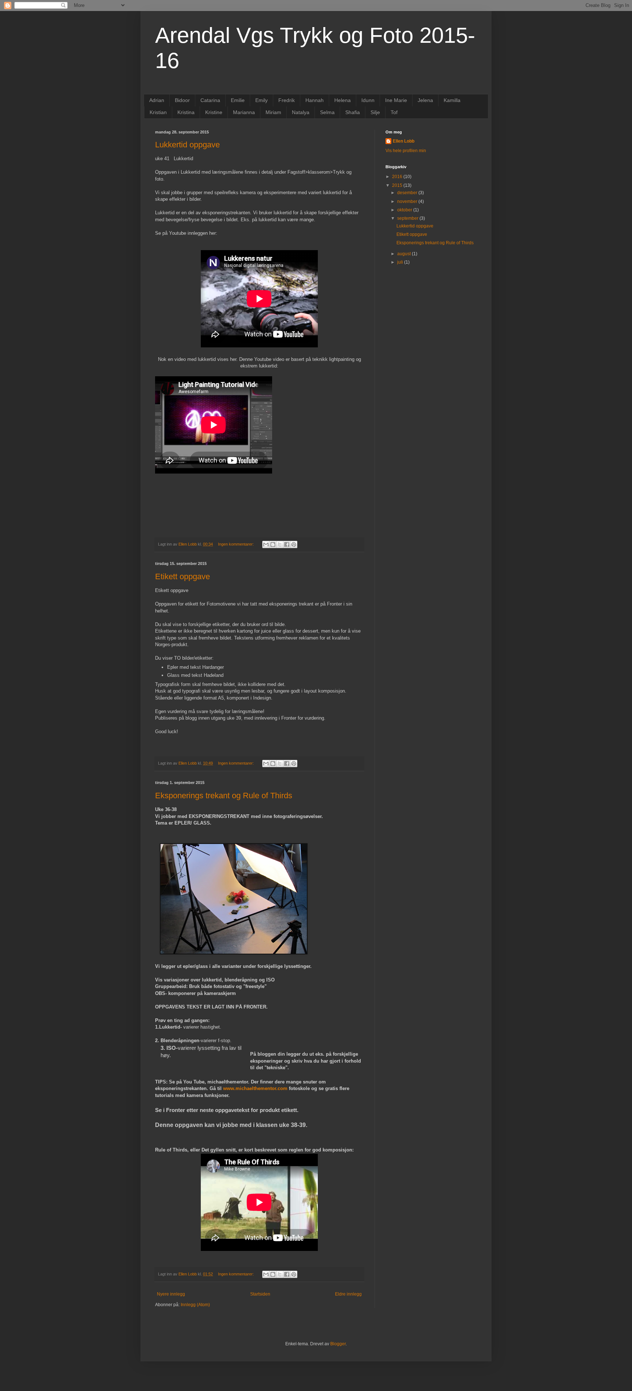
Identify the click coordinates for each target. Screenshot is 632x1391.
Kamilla (452, 100)
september (408, 218)
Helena (342, 100)
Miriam (273, 112)
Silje (375, 112)
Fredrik (286, 100)
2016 (397, 176)
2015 (397, 185)
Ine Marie (396, 100)
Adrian (156, 100)
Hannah (314, 100)
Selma (327, 112)
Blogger (338, 1343)
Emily (261, 100)
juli (400, 262)
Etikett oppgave (182, 576)
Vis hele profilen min (405, 150)
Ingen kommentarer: (236, 544)
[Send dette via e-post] (266, 544)
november (407, 201)
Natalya (300, 112)
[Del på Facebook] (286, 544)
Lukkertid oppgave (187, 144)
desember (407, 192)
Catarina (210, 100)
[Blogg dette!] (272, 544)
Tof (394, 112)
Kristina (186, 112)
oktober (405, 209)
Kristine (213, 112)
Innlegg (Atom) (195, 1304)
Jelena (425, 100)
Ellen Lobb (403, 141)
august (404, 253)
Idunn (368, 100)
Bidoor (182, 100)
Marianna (244, 112)
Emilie (238, 100)
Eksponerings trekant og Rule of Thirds (223, 795)
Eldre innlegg (348, 1294)
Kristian (158, 112)
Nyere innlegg (171, 1294)
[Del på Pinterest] (293, 544)
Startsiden (260, 1294)
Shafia (352, 112)
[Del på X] (279, 544)
